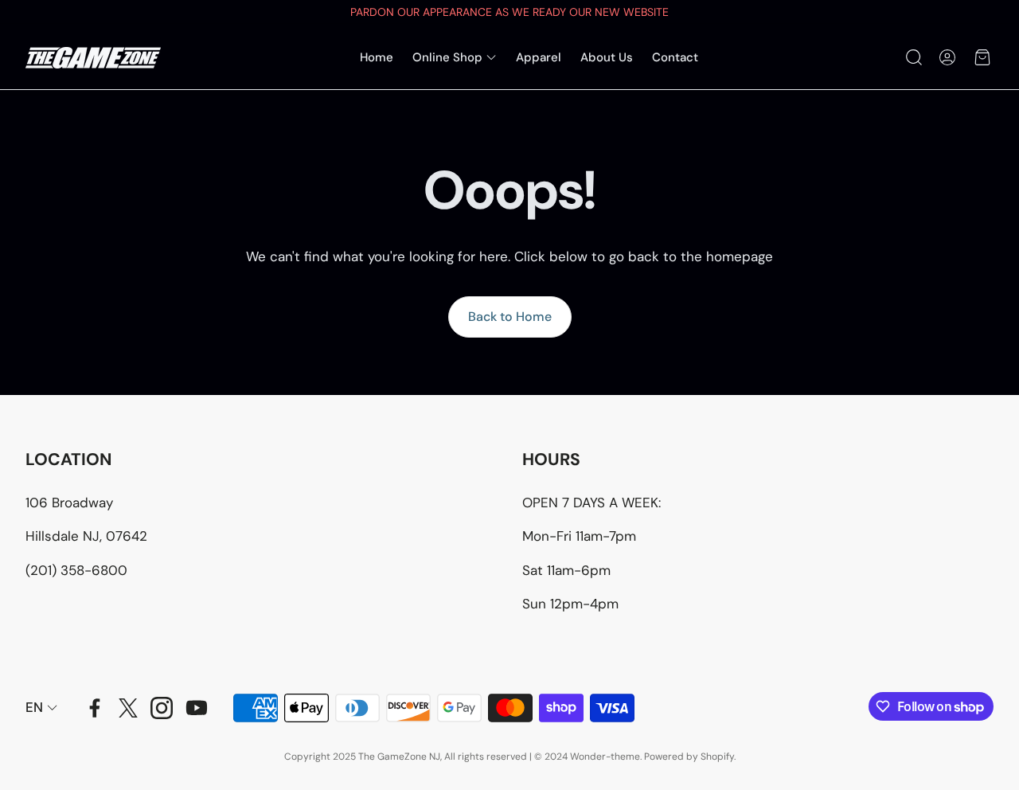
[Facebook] (95, 708)
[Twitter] (128, 708)
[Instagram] (161, 708)
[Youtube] (196, 708)
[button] (912, 57)
